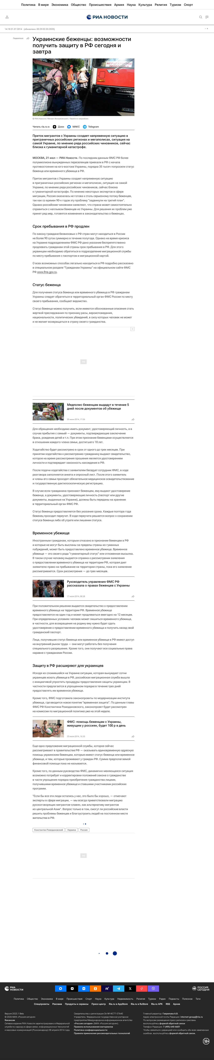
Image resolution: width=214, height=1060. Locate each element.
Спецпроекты (41, 1004)
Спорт (89, 998)
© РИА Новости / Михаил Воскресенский (50, 119)
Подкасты (174, 998)
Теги (198, 998)
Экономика (47, 998)
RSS (168, 1004)
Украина (71, 830)
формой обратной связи (172, 1023)
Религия (140, 998)
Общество (32, 998)
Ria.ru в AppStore (118, 1004)
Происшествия (74, 998)
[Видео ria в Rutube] (107, 988)
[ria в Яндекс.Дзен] (72, 988)
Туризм (152, 998)
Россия (84, 830)
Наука (98, 998)
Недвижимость (125, 998)
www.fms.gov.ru (47, 272)
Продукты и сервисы (76, 1004)
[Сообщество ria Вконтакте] (83, 988)
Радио (162, 998)
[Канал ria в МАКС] (60, 988)
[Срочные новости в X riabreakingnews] (141, 988)
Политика (19, 998)
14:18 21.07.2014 (13, 29)
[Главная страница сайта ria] (107, 17)
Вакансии (10, 1020)
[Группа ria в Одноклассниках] (95, 988)
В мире (59, 998)
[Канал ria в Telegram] (118, 988)
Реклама (57, 1004)
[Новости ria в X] (130, 988)
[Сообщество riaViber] (153, 988)
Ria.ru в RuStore (139, 1004)
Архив (176, 1004)
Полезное (187, 998)
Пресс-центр (98, 1004)
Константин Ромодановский (48, 830)
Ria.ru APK (157, 1004)
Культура (109, 998)
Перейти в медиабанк (79, 119)
